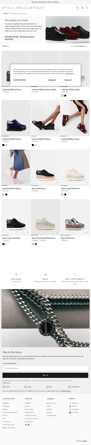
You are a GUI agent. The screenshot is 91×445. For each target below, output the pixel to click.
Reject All (68, 80)
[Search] (77, 7)
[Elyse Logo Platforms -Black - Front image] (16, 217)
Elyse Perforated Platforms (43, 238)
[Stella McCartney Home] (23, 7)
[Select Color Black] (65, 195)
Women (8, 386)
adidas (29, 386)
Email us (45, 279)
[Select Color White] (62, 195)
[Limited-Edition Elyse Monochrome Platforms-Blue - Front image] (16, 118)
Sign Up (45, 375)
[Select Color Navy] (65, 96)
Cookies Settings (30, 415)
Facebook (75, 403)
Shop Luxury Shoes (27, 37)
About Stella (51, 403)
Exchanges (6, 406)
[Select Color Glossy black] (33, 145)
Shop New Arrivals (12, 37)
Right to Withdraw (9, 428)
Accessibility (29, 422)
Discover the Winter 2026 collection (45, 2)
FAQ (4, 418)
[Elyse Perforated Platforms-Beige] (45, 217)
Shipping (5, 403)
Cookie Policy (29, 412)
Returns (5, 409)
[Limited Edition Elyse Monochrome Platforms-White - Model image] (16, 167)
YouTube (75, 412)
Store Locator (16, 279)
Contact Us (7, 422)
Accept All (52, 80)
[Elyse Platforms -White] (75, 217)
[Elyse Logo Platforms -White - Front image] (75, 167)
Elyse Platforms (38, 188)
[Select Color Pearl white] (36, 145)
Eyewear (49, 409)
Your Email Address (9, 363)
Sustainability (75, 386)
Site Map (28, 403)
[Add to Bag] (87, 84)
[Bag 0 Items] (82, 7)
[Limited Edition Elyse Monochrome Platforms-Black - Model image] (45, 118)
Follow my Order (8, 425)
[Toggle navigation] (87, 7)
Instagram (75, 409)
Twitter (74, 406)
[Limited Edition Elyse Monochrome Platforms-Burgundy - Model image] (75, 118)
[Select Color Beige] (33, 244)
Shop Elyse (9, 39)
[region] (45, 75)
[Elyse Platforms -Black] (45, 167)
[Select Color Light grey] (62, 96)
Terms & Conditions (31, 418)
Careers (27, 406)
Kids (50, 386)
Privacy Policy (66, 391)
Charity (49, 412)
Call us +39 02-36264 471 (74, 279)
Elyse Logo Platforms (70, 188)
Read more (6, 383)
